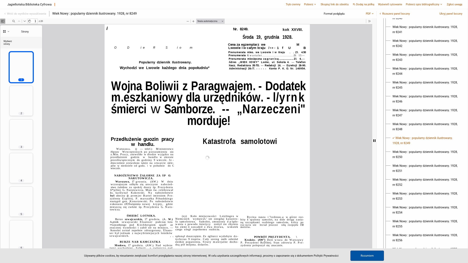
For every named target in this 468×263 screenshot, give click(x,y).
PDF (368, 13)
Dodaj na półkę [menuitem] (365, 4)
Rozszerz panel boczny (396, 13)
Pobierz (308, 4)
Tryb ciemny (293, 4)
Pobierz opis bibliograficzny (422, 4)
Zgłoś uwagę (454, 4)
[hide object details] (374, 140)
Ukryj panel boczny (450, 13)
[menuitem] (426, 29)
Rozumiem (367, 255)
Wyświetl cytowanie (390, 4)
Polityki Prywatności (326, 255)
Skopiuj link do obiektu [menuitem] (335, 4)
